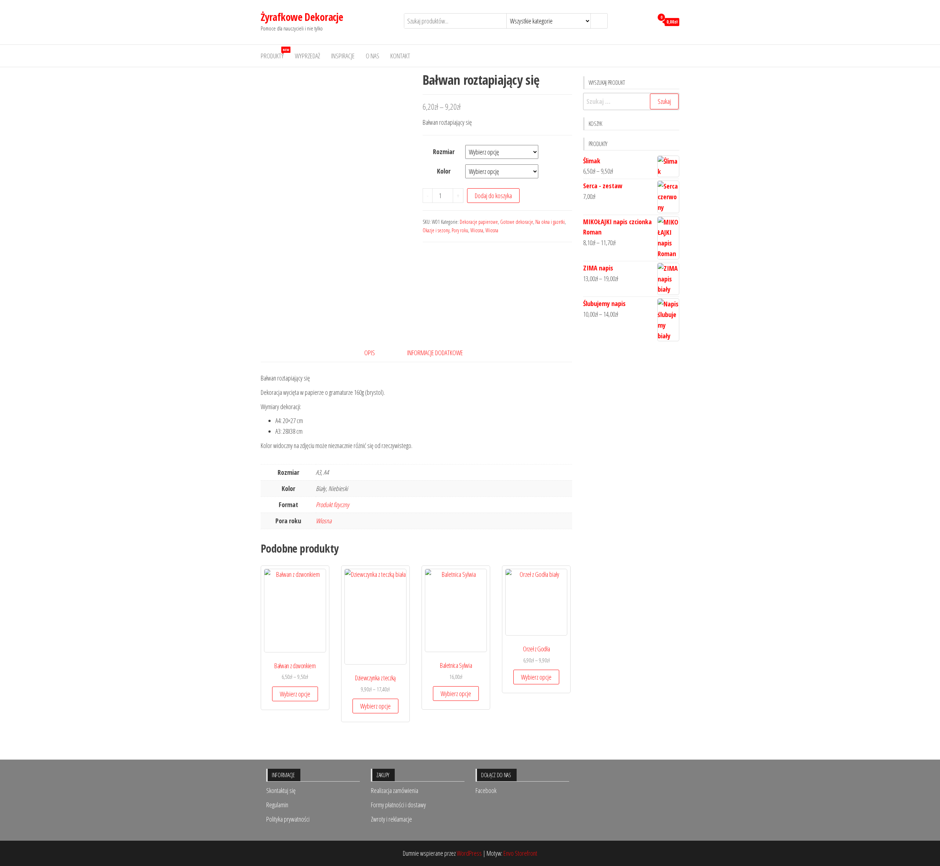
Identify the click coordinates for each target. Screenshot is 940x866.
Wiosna (476, 230)
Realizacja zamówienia (394, 790)
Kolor (444, 171)
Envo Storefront (520, 853)
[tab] (375, 353)
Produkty (275, 53)
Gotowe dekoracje (516, 221)
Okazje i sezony (436, 230)
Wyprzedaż (307, 55)
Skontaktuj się (281, 790)
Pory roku (460, 230)
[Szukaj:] (631, 101)
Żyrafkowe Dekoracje (302, 17)
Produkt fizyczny (332, 504)
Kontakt (400, 55)
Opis (369, 352)
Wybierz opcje (295, 693)
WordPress (469, 853)
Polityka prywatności (288, 819)
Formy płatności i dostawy (398, 804)
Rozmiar (444, 151)
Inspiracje (343, 55)
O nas (372, 55)
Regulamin (277, 804)
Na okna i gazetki (550, 221)
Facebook (486, 790)
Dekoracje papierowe (479, 221)
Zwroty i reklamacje (391, 819)
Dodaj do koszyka (493, 195)
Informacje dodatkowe (435, 352)
